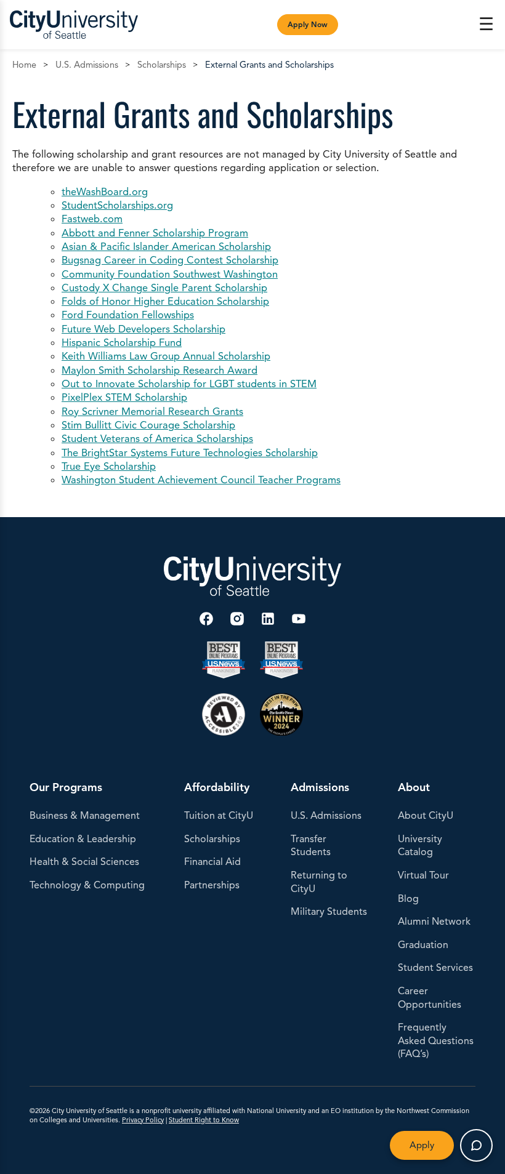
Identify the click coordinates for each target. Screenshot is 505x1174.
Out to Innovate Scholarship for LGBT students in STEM (189, 383)
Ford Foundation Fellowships (128, 314)
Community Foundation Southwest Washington (170, 274)
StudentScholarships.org (117, 205)
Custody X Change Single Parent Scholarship (164, 287)
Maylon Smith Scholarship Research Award (159, 370)
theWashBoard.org (105, 191)
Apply (422, 1145)
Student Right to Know (204, 1120)
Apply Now (308, 24)
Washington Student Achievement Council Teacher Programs (201, 479)
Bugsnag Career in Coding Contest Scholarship (170, 260)
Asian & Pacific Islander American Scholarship (166, 246)
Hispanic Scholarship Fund (122, 342)
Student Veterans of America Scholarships (157, 438)
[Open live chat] (476, 1145)
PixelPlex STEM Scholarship (124, 397)
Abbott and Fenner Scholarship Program (155, 233)
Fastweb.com (92, 218)
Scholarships (161, 64)
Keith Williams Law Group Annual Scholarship (166, 356)
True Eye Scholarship (109, 466)
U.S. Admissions (86, 64)
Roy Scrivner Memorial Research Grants (152, 411)
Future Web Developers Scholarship (143, 329)
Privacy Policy (143, 1120)
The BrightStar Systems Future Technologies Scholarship (190, 452)
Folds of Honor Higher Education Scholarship (165, 301)
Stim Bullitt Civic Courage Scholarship (148, 425)
